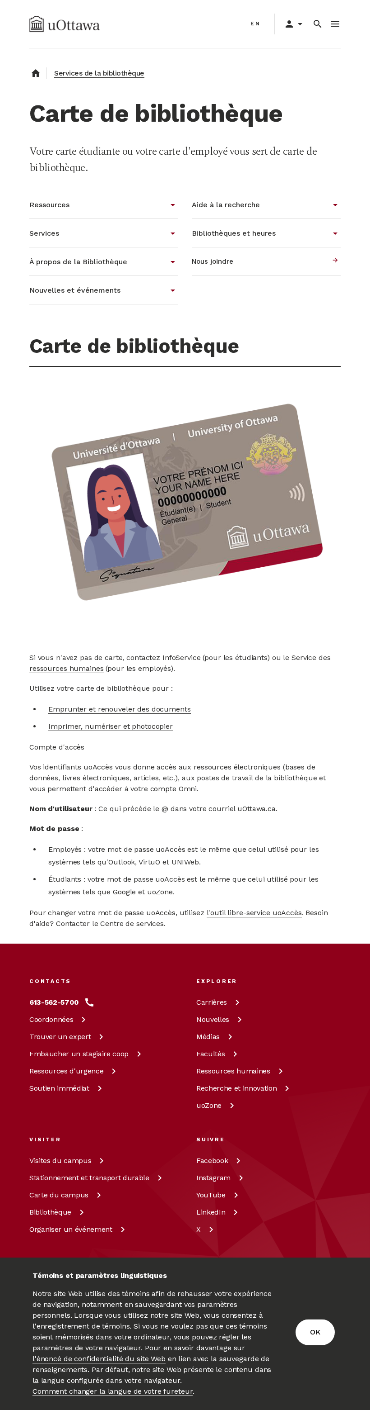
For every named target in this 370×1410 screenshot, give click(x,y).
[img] (64, 24)
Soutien (59, 1088)
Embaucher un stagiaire (79, 1053)
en (255, 23)
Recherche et (236, 1088)
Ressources (66, 1071)
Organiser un (70, 1229)
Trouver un (60, 1036)
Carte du (58, 1195)
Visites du (60, 1160)
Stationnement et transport (89, 1177)
